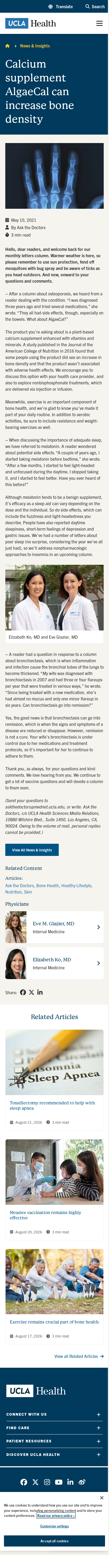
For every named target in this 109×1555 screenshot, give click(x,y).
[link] (23, 992)
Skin (28, 891)
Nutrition (13, 891)
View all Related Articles (76, 1356)
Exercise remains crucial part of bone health (54, 1322)
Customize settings (54, 1526)
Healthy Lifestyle (76, 885)
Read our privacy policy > (56, 1515)
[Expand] (99, 1414)
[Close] (102, 1498)
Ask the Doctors (19, 885)
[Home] (7, 45)
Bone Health (47, 885)
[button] (60, 6)
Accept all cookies (54, 1541)
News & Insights (35, 45)
